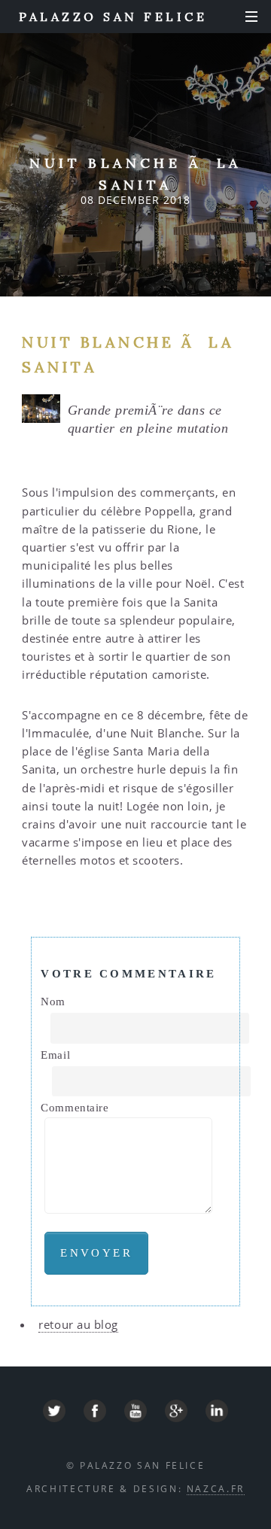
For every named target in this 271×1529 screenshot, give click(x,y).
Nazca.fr (216, 1488)
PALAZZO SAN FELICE (113, 16)
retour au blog (78, 1324)
